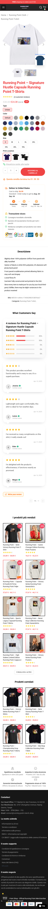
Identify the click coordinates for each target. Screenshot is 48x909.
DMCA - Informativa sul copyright (14, 834)
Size (4, 138)
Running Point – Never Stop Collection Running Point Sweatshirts (34, 620)
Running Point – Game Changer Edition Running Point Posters (34, 547)
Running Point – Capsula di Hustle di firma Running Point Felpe (12, 584)
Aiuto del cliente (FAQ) (10, 862)
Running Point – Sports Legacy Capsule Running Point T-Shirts (12, 620)
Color (5, 114)
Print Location (8, 151)
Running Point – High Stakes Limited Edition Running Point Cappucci (12, 657)
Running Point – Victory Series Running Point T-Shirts (12, 711)
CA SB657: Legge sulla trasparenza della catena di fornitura (24, 837)
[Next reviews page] (43, 501)
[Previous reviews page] (31, 501)
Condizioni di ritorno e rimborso (13, 856)
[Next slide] (43, 44)
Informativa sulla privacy (11, 831)
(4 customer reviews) (22, 97)
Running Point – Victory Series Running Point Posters (34, 657)
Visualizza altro (24, 672)
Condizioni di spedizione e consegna (15, 849)
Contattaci (6, 859)
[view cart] (44, 7)
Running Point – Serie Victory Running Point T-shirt (12, 547)
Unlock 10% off (5, 898)
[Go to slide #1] (18, 72)
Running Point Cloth (17, 15)
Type (5, 106)
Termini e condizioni (9, 827)
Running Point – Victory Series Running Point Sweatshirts (34, 584)
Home (3, 15)
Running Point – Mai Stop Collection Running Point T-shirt (35, 748)
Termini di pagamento (10, 852)
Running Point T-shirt (10, 19)
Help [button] (43, 906)
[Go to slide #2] (30, 72)
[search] (40, 7)
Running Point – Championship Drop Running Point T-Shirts (11, 748)
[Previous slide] (4, 44)
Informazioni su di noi (10, 824)
